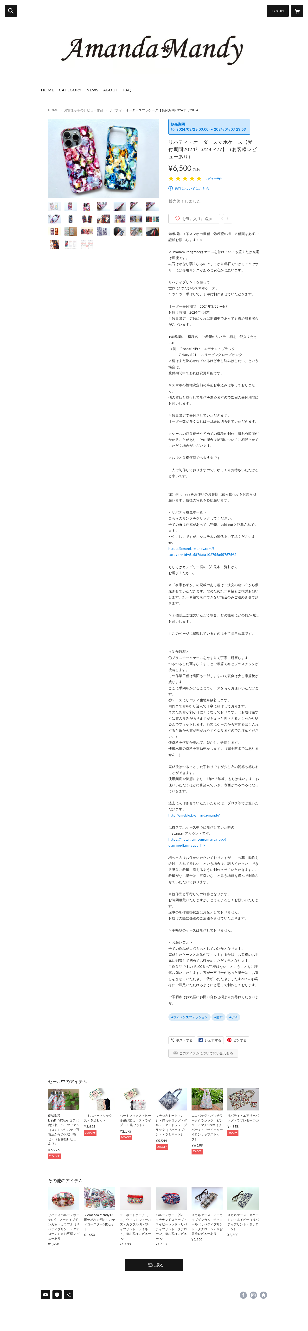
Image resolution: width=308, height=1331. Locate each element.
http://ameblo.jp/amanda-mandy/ (194, 815)
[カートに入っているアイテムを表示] (297, 11)
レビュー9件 (213, 179)
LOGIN (278, 11)
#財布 (218, 1017)
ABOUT (110, 90)
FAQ (127, 90)
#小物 (233, 1017)
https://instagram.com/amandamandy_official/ (253, 1295)
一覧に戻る (154, 1264)
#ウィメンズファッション (189, 1017)
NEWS (92, 90)
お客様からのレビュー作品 (83, 110)
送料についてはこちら (192, 188)
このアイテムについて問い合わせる (206, 1053)
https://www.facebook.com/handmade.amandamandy (243, 1295)
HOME (47, 90)
